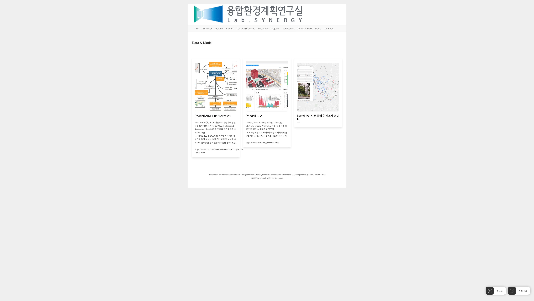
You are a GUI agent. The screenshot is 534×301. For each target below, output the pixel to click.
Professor (207, 28)
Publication (288, 28)
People (219, 28)
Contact (328, 28)
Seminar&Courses (245, 28)
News (318, 28)
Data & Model (305, 28)
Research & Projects (268, 28)
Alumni (229, 28)
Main (196, 28)
